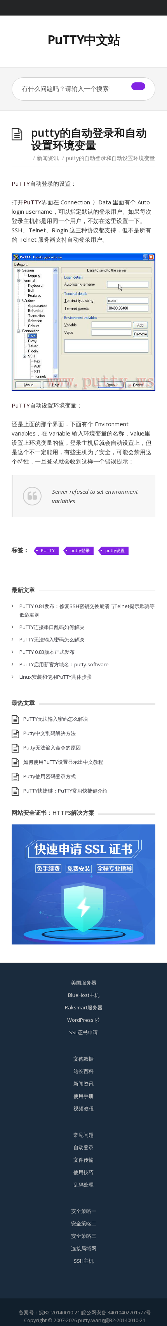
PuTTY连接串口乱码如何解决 (51, 627)
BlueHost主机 (83, 994)
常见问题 (83, 1134)
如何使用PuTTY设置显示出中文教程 (63, 761)
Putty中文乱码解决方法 (49, 733)
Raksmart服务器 (84, 1007)
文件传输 (83, 1159)
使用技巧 (83, 1172)
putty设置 (115, 550)
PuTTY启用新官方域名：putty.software (64, 664)
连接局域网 (83, 1248)
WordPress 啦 (83, 1019)
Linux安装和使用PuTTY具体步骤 (55, 676)
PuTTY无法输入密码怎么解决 (51, 639)
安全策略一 (83, 1211)
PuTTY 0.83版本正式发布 (47, 651)
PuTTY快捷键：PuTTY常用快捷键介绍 (65, 790)
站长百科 (83, 1071)
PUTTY (48, 550)
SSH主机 (84, 1260)
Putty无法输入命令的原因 (52, 747)
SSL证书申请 (83, 1032)
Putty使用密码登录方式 (49, 776)
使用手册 (83, 1096)
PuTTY (21, 183)
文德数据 (83, 1058)
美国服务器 (83, 982)
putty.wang (91, 1320)
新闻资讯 (48, 158)
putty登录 (80, 550)
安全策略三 (83, 1235)
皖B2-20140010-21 (59, 1312)
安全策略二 (83, 1223)
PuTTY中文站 (83, 39)
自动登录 (83, 1147)
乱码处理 (83, 1184)
